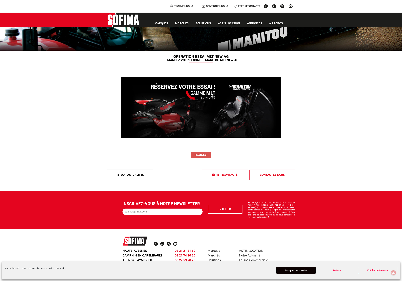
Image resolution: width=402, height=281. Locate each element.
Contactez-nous (216, 6)
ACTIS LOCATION (229, 23)
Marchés (182, 23)
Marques (161, 23)
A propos (276, 23)
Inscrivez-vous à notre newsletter (161, 203)
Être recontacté (248, 6)
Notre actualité (249, 255)
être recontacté (224, 174)
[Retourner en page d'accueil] (123, 20)
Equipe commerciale (253, 260)
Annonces (254, 23)
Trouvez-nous (183, 6)
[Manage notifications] (393, 272)
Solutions (203, 23)
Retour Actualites (130, 174)
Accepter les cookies (296, 270)
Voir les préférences (377, 270)
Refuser (337, 270)
